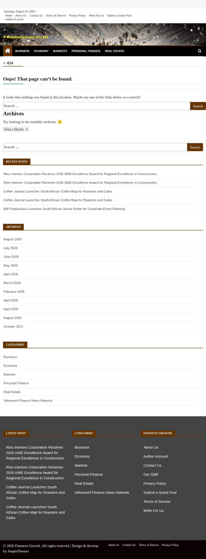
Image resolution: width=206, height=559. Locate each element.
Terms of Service (56, 15)
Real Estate (114, 51)
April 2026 (11, 274)
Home (8, 15)
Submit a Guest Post (119, 15)
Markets (60, 51)
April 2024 (11, 309)
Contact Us (36, 15)
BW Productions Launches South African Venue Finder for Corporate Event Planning (64, 209)
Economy (41, 51)
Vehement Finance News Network (28, 400)
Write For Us (96, 15)
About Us (20, 15)
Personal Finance (86, 51)
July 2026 (11, 248)
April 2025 (11, 300)
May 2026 (11, 265)
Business (22, 51)
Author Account (14, 19)
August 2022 (13, 318)
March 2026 (12, 283)
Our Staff (150, 474)
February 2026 (14, 291)
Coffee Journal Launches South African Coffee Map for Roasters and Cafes (58, 191)
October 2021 (13, 326)
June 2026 (11, 256)
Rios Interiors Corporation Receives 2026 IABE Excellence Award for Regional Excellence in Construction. (80, 174)
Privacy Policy (77, 15)
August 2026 (13, 239)
